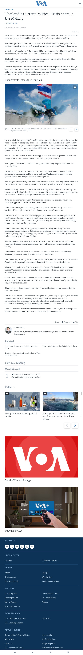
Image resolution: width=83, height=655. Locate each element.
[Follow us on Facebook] (7, 546)
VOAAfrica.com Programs (15, 619)
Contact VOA (47, 635)
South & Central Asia (50, 581)
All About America (49, 560)
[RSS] (27, 546)
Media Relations (49, 639)
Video (8, 387)
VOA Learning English (14, 623)
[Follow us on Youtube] (17, 546)
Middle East (47, 577)
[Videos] (32, 652)
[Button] (75, 32)
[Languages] (50, 652)
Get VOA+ (9, 643)
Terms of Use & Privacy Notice (17, 635)
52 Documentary (49, 598)
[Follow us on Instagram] (22, 546)
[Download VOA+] (41, 507)
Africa (7, 573)
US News (8, 560)
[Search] (68, 652)
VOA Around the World (14, 648)
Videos (45, 602)
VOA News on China (50, 594)
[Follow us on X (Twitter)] (12, 546)
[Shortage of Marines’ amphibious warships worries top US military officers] (60, 401)
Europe (45, 573)
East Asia (9, 9)
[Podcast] (32, 546)
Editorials (46, 619)
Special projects (11, 598)
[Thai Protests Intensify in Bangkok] (41, 104)
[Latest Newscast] (14, 652)
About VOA (9, 639)
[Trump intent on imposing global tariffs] (22, 401)
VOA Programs (11, 594)
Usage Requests (48, 643)
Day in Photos (10, 602)
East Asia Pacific (11, 581)
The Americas (10, 577)
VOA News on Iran (12, 606)
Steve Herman (12, 23)
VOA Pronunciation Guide (52, 648)
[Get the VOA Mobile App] (41, 457)
